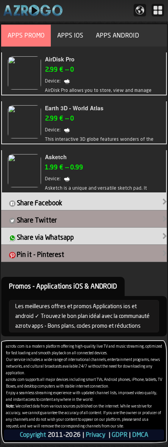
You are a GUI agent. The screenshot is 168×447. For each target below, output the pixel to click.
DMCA (140, 435)
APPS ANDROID (117, 35)
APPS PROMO (26, 35)
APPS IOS (70, 35)
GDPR (119, 435)
